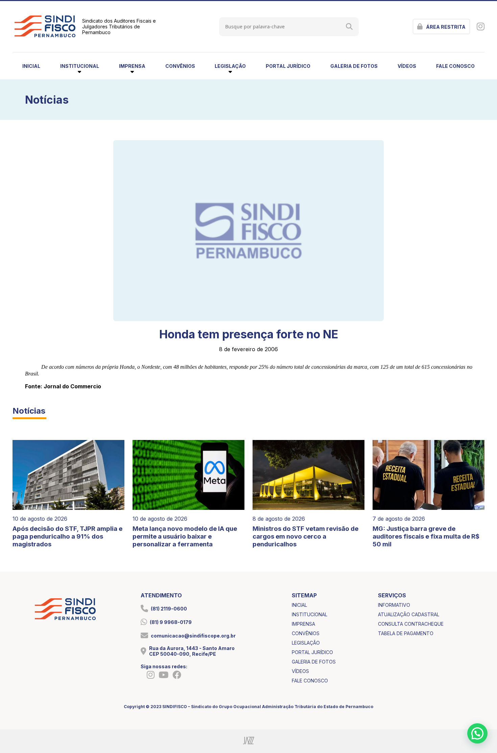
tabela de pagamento (405, 633)
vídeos (407, 66)
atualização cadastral (408, 614)
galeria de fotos (354, 66)
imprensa (303, 624)
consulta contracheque (411, 624)
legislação (306, 643)
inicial (31, 66)
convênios (180, 66)
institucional (309, 614)
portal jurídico (288, 66)
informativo (394, 605)
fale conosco (455, 66)
